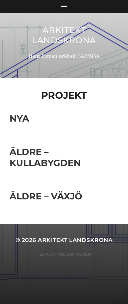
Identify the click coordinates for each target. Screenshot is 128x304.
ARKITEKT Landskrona (64, 35)
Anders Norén (74, 254)
